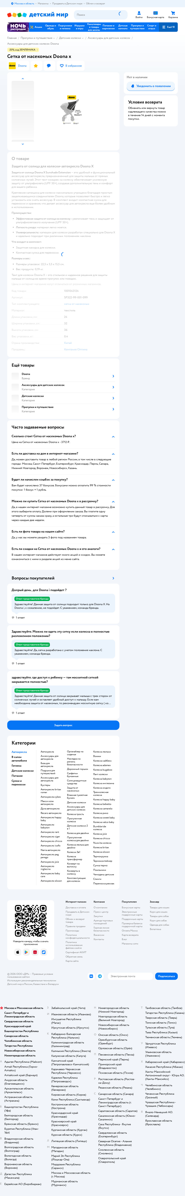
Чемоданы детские (103, 874)
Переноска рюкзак (103, 883)
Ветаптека (155, 929)
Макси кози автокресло (47, 803)
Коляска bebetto (102, 804)
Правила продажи (75, 926)
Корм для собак (158, 920)
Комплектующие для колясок (76, 880)
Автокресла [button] (19, 752)
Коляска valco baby (103, 822)
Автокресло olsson (51, 880)
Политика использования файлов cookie (74, 945)
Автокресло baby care (50, 875)
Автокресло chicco (51, 841)
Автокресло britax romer (51, 791)
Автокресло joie (50, 861)
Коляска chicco (101, 838)
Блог (124, 939)
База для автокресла (47, 765)
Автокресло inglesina (47, 868)
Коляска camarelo (102, 808)
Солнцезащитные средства (76, 782)
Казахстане (39, 984)
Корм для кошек (158, 911)
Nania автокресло (50, 850)
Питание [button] (17, 776)
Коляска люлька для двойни (78, 846)
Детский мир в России (19, 984)
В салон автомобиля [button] (19, 758)
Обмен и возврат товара (75, 921)
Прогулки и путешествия (36, 38)
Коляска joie (100, 833)
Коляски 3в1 (73, 852)
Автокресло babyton (47, 826)
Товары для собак (159, 916)
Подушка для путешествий (48, 772)
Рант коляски (100, 774)
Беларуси (53, 984)
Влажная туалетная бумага (77, 796)
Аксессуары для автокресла (49, 757)
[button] (168, 27)
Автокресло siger (50, 836)
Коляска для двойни (78, 833)
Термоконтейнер (102, 861)
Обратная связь (74, 956)
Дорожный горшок (77, 769)
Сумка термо (100, 865)
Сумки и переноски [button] (18, 782)
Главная (12, 38)
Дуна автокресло (50, 808)
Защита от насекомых (73, 789)
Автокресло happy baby (51, 819)
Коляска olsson (101, 852)
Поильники (99, 870)
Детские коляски (70, 38)
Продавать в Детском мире (77, 913)
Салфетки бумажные (72, 775)
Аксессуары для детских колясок (109, 38)
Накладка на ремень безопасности (75, 761)
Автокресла (47, 751)
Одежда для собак (159, 924)
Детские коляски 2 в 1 (77, 827)
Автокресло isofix (51, 845)
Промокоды (72, 930)
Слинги (97, 879)
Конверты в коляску (73, 872)
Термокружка (100, 856)
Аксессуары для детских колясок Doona (33, 44)
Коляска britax (101, 847)
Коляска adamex (102, 765)
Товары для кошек (159, 907)
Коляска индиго (102, 787)
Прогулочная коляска (74, 820)
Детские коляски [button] (23, 771)
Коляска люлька (102, 751)
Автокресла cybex (51, 796)
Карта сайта (72, 961)
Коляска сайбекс (102, 760)
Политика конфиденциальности (78, 936)
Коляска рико (100, 813)
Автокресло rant (50, 832)
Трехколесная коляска (100, 794)
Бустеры (45, 785)
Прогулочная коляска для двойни (78, 839)
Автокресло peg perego (50, 856)
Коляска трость (75, 814)
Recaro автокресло (51, 813)
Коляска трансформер (74, 858)
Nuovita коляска (102, 843)
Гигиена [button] (16, 765)
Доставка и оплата (76, 907)
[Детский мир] (37, 15)
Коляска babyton (102, 778)
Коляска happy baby (104, 799)
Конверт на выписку (73, 865)
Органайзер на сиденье (75, 753)
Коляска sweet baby (104, 817)
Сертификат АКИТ (76, 952)
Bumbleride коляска (99, 828)
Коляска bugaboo (102, 769)
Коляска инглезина (103, 783)
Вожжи (97, 756)
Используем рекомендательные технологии (31, 980)
